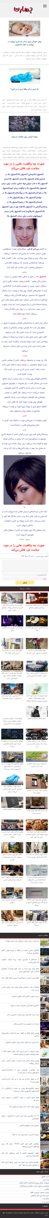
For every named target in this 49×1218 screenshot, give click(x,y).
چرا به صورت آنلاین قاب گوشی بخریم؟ (37, 923)
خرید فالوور (45, 1176)
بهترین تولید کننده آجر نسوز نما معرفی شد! (37, 791)
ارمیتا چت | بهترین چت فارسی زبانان (12, 629)
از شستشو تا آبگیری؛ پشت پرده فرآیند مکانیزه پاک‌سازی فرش (36, 674)
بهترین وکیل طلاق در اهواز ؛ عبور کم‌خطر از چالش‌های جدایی (12, 878)
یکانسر (47, 1189)
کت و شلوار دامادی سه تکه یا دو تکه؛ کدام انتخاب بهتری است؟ (36, 855)
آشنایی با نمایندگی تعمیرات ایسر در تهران (12, 901)
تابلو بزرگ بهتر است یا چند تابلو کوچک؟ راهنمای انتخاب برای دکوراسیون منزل (12, 676)
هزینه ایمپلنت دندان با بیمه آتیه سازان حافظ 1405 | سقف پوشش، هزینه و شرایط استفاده (36, 698)
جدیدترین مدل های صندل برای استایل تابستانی (12, 923)
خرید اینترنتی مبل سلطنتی (40, 1195)
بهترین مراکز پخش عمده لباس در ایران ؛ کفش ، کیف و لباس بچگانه (12, 834)
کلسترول (42, 276)
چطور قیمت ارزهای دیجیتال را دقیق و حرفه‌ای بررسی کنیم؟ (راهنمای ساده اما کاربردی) (12, 721)
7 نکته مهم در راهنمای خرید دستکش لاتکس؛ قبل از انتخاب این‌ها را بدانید (12, 789)
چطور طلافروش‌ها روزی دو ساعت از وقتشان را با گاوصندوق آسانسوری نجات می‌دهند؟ (12, 766)
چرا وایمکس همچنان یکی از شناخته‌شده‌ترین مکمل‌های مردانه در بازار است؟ (36, 880)
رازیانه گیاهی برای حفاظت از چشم (25, 136)
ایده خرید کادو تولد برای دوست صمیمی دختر (36, 811)
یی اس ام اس (32, 248)
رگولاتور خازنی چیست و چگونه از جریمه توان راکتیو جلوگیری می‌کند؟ (12, 744)
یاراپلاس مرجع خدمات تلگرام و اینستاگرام (34, 1186)
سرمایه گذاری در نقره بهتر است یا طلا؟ (37, 629)
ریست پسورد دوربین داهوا (40, 1192)
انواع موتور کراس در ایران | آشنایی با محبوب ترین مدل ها (37, 651)
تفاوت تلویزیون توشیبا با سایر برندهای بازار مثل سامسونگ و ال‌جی (12, 857)
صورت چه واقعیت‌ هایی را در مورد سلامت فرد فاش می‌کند (24, 166)
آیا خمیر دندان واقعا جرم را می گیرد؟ (24, 89)
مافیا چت (45, 1198)
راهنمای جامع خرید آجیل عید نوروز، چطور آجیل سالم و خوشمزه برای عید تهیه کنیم (37, 834)
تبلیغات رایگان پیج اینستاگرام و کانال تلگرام (34, 1182)
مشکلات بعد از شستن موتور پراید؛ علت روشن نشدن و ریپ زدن (37, 744)
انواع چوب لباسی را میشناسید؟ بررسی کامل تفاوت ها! (12, 651)
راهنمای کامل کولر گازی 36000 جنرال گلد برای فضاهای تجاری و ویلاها (36, 902)
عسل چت (45, 1201)
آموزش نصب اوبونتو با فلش (12, 809)
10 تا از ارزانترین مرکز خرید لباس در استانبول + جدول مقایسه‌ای (12, 697)
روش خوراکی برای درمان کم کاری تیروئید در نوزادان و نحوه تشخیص (24, 43)
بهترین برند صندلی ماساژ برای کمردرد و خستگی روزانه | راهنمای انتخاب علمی (12, 608)
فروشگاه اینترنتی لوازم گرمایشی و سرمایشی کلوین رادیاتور (37, 606)
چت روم (46, 1179)
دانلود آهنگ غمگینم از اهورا (37, 718)
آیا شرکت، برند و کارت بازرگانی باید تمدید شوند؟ (36, 765)
